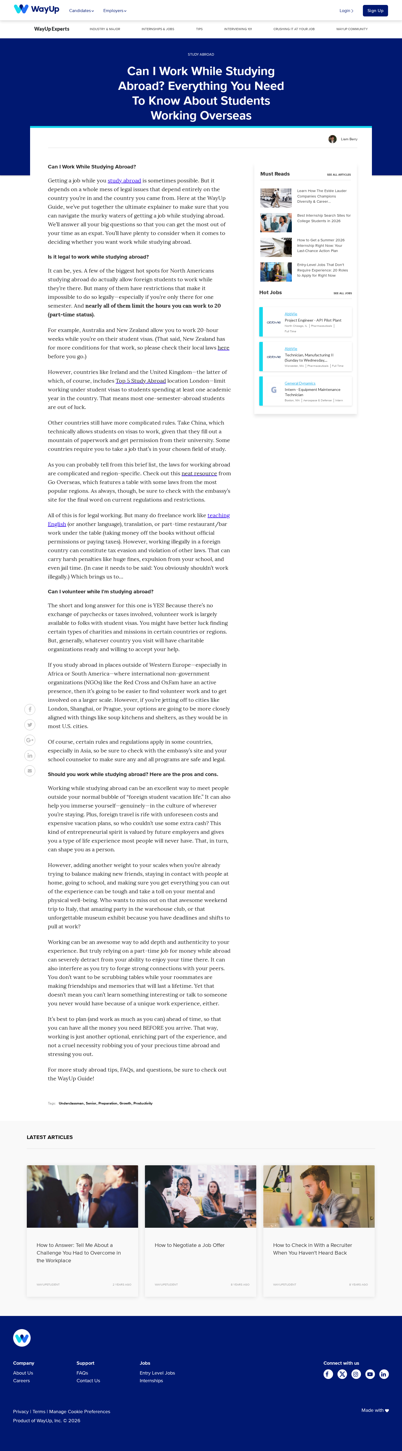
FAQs (82, 1373)
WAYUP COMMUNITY (352, 29)
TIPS (199, 29)
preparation (107, 1103)
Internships (151, 1380)
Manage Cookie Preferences (79, 1411)
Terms (39, 1411)
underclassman (71, 1103)
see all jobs (343, 293)
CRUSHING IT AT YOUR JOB (294, 29)
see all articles (339, 174)
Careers (21, 1380)
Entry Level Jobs (157, 1373)
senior (91, 1103)
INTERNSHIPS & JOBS (158, 29)
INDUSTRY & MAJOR (105, 29)
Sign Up (376, 10)
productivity (143, 1103)
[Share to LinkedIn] (29, 755)
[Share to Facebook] (29, 709)
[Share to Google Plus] (29, 740)
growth (125, 1103)
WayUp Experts (51, 29)
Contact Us (88, 1380)
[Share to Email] (29, 770)
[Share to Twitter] (29, 724)
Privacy (21, 1411)
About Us (23, 1373)
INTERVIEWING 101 (238, 29)
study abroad (124, 180)
